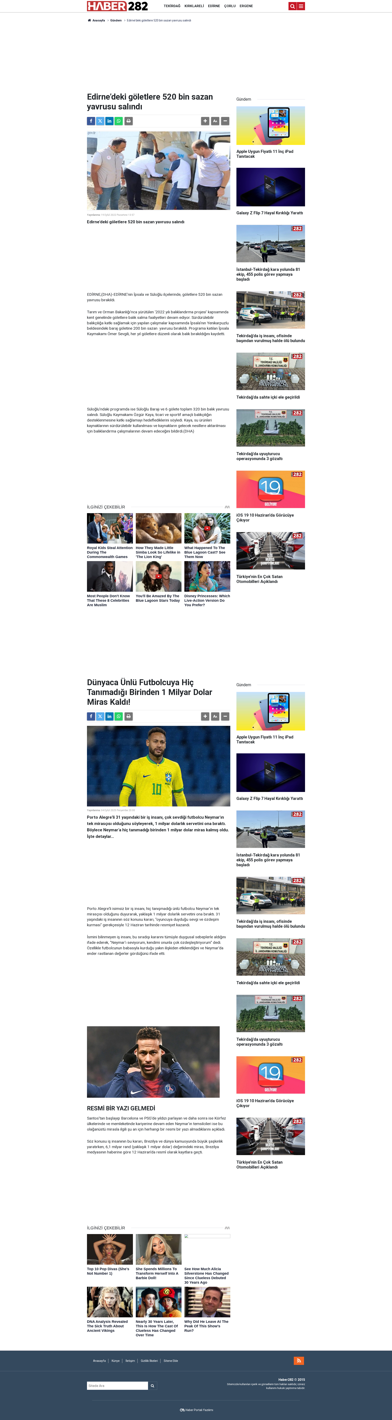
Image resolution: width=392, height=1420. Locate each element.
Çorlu (230, 6)
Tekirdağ (172, 6)
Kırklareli (194, 6)
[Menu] (301, 6)
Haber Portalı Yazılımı (199, 1410)
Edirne (214, 6)
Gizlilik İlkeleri (149, 1360)
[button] (205, 121)
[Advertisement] (196, 57)
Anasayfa (98, 20)
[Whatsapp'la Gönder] (119, 121)
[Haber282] (117, 6)
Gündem (116, 20)
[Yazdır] (129, 121)
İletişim (130, 1360)
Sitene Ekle (171, 1360)
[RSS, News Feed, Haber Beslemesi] (299, 1361)
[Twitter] (100, 121)
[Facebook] (91, 121)
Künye (116, 1360)
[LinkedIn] (109, 121)
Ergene (246, 6)
